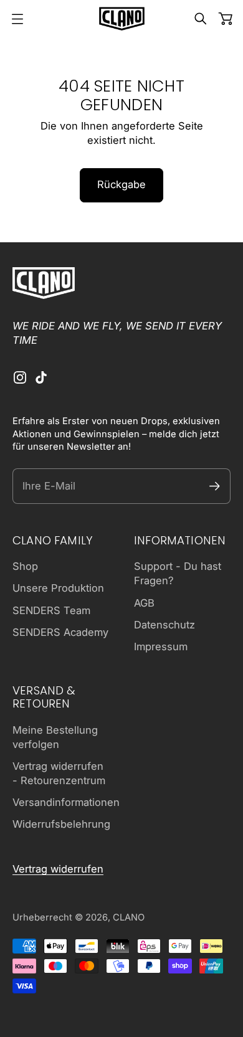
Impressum (161, 646)
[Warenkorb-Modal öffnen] (225, 18)
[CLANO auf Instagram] (19, 377)
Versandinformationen (66, 802)
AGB (144, 603)
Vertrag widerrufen (57, 869)
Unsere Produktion (58, 588)
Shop (25, 566)
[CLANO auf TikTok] (41, 377)
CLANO (129, 917)
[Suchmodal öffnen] (200, 18)
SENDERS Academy (60, 632)
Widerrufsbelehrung (61, 824)
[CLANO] (121, 19)
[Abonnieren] (214, 486)
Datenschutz (164, 624)
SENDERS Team (51, 610)
